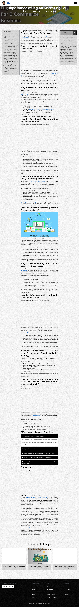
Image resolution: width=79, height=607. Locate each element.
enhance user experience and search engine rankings (41, 109)
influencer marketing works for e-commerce (36, 332)
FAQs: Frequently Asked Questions (9, 70)
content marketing (36, 415)
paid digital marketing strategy (38, 181)
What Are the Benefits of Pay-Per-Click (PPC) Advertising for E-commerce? (11, 49)
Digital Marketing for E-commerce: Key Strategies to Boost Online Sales (11, 36)
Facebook (42, 150)
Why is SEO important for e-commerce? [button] (33, 449)
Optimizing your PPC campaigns (29, 202)
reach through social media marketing (49, 510)
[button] (17, 31)
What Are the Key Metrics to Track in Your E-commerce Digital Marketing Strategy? (11, 63)
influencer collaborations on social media (31, 172)
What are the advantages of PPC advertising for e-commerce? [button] (38, 457)
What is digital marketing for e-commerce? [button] (34, 436)
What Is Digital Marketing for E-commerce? (10, 40)
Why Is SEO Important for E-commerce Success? (10, 43)
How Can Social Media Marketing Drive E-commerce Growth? (11, 46)
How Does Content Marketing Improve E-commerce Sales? (10, 53)
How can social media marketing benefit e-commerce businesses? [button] (39, 453)
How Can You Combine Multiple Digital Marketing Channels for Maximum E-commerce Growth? (11, 67)
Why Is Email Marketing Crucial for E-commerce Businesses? (11, 56)
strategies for (37, 497)
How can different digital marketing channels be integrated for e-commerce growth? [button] (39, 462)
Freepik (31, 527)
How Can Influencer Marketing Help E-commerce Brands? (10, 59)
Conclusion (6, 73)
